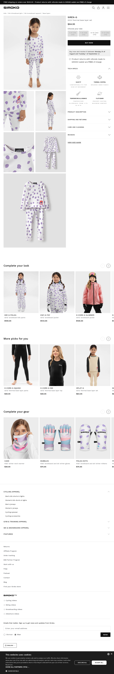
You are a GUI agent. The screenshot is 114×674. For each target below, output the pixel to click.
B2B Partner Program (12, 560)
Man (19, 634)
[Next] (108, 266)
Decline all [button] (82, 663)
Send (105, 635)
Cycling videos (11, 600)
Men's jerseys (10, 504)
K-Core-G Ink (46, 388)
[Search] (93, 8)
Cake (6, 461)
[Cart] (98, 7)
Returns (7, 546)
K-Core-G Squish (12, 388)
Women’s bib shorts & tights (16, 500)
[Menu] (108, 8)
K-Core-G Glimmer (85, 315)
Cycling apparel (12, 492)
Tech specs (73, 68)
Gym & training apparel (15, 522)
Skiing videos (11, 605)
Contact (7, 578)
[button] (39, 667)
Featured (8, 534)
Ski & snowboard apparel (16, 528)
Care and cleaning (76, 127)
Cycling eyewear (11, 512)
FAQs (5, 569)
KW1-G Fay (45, 315)
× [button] (111, 654)
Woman (9, 634)
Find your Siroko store (12, 586)
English (10, 645)
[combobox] (108, 654)
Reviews (71, 135)
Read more (9, 665)
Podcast (7, 573)
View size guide (74, 142)
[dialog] (57, 662)
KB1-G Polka (10, 315)
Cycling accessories (12, 516)
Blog (5, 582)
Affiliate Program (10, 551)
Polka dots (82, 461)
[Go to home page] (11, 8)
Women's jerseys (11, 508)
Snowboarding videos (14, 609)
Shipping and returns (77, 119)
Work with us (9, 564)
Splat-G (80, 388)
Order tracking (9, 555)
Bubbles (44, 461)
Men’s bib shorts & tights (14, 496)
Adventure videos (12, 614)
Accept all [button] (99, 663)
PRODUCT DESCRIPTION (77, 112)
